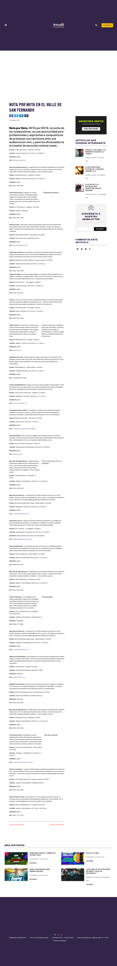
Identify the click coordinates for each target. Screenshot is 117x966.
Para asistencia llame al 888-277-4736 (92, 937)
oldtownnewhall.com (19, 160)
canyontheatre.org (19, 677)
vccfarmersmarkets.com (21, 514)
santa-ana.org (17, 454)
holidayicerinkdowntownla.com (22, 539)
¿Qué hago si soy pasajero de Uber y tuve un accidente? (98, 871)
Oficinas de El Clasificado (63, 937)
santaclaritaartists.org (20, 245)
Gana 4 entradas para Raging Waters (40, 870)
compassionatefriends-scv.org (23, 762)
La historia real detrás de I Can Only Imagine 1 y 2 (94, 169)
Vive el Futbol (92, 853)
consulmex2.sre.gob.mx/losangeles (24, 428)
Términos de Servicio (17, 937)
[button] (96, 25)
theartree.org (17, 350)
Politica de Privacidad (39, 937)
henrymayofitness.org (20, 403)
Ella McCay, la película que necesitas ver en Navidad (93, 187)
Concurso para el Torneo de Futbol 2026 (43, 854)
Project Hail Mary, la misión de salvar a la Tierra (95, 152)
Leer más (33, 863)
